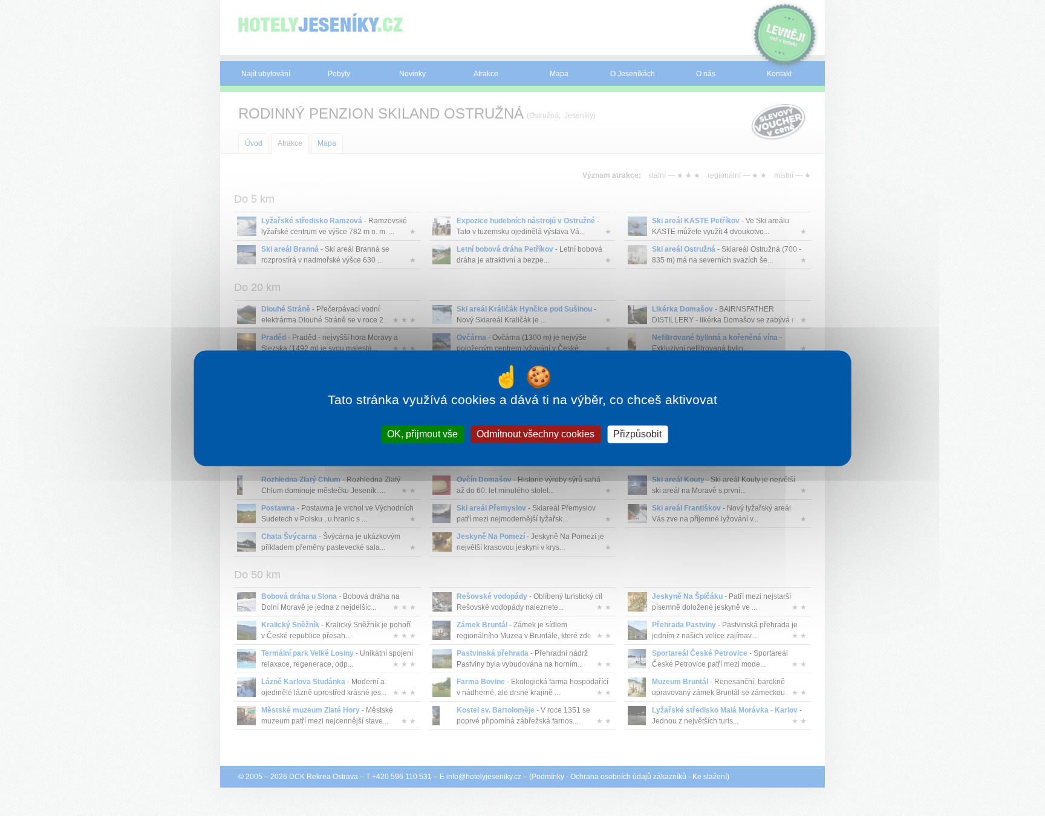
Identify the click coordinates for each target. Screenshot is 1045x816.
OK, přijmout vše (422, 434)
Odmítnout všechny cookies (535, 434)
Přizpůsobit (637, 434)
